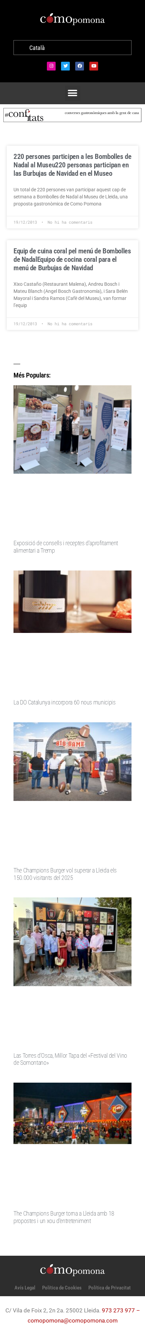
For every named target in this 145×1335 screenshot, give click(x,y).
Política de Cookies (62, 1288)
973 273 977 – (121, 1310)
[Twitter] (65, 66)
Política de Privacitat (109, 1288)
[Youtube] (93, 66)
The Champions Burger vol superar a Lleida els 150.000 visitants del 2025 (65, 874)
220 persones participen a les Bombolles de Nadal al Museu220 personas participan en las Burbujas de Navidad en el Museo (72, 164)
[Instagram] (51, 66)
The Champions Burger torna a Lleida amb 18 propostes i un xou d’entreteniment (63, 1217)
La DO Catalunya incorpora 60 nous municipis (64, 702)
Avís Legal (24, 1288)
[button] (72, 93)
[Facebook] (79, 66)
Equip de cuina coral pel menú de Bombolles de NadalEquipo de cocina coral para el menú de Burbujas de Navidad (72, 259)
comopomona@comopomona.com (73, 1320)
